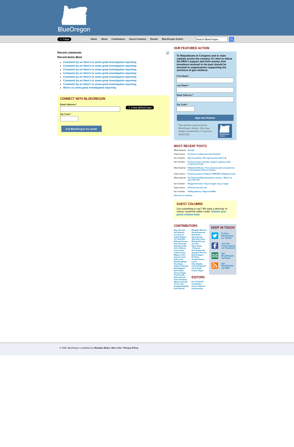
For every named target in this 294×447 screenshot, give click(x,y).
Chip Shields (197, 264)
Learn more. (184, 134)
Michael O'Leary (198, 241)
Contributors (118, 39)
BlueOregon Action (172, 39)
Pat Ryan (195, 257)
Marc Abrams (179, 230)
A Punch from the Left (197, 188)
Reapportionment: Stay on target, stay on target (208, 184)
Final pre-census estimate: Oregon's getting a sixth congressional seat (209, 163)
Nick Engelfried (180, 262)
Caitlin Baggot (180, 237)
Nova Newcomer (198, 232)
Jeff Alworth (179, 232)
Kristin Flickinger (181, 266)
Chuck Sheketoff (199, 266)
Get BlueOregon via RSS (227, 265)
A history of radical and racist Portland (204, 154)
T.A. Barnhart (179, 239)
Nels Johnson (180, 277)
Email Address (68, 104)
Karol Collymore (198, 286)
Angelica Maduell (181, 286)
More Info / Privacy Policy (124, 348)
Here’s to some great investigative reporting (89, 87)
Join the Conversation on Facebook (228, 245)
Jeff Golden (179, 271)
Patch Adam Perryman (197, 247)
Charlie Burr (197, 284)
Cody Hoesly (179, 275)
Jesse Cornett (180, 257)
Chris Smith (197, 268)
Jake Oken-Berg (198, 239)
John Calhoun (180, 248)
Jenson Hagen (180, 273)
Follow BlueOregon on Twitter (227, 235)
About (104, 39)
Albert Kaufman (180, 282)
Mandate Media (102, 348)
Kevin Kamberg (180, 280)
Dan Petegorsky (198, 250)
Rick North (196, 235)
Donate (154, 39)
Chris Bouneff (180, 244)
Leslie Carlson (180, 253)
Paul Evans (178, 264)
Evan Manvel (179, 289)
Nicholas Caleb (180, 246)
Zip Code (65, 114)
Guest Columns (137, 39)
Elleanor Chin (179, 255)
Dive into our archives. (183, 195)
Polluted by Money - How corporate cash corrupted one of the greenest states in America (211, 169)
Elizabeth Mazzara (199, 230)
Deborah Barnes (181, 241)
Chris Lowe (179, 284)
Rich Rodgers (197, 255)
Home (94, 39)
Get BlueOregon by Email (227, 255)
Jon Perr (195, 244)
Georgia (191, 150)
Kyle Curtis (178, 259)
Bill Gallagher (179, 268)
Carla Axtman (197, 289)
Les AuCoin (179, 235)
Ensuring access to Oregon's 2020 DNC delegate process (211, 174)
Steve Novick (197, 237)
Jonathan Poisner (199, 253)
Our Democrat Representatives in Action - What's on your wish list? (210, 179)
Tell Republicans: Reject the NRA (202, 192)
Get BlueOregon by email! (81, 129)
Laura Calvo (179, 250)
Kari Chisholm (198, 282)
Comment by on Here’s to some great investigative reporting (99, 62)
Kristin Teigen (197, 271)
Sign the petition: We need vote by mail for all (207, 158)
